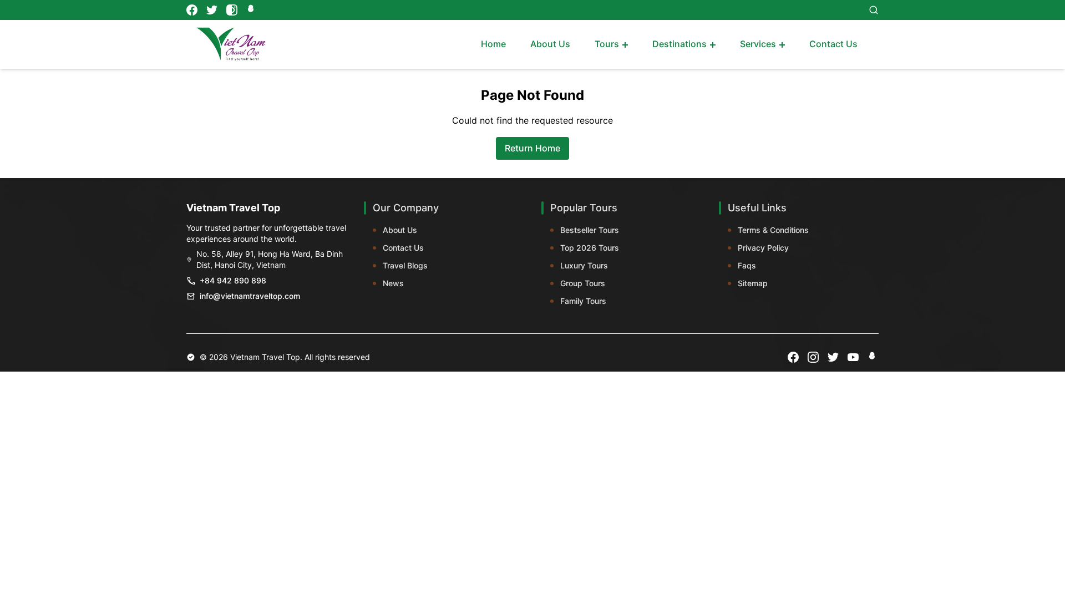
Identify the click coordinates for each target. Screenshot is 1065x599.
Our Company (406, 208)
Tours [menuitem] (607, 43)
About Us (400, 230)
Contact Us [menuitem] (833, 43)
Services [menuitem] (758, 43)
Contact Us (403, 247)
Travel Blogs (405, 265)
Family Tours (583, 301)
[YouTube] (853, 357)
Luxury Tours (584, 265)
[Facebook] (191, 10)
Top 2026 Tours (589, 247)
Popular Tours (583, 208)
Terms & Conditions (773, 230)
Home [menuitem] (493, 43)
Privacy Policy (763, 247)
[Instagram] (231, 10)
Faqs (747, 265)
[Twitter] (211, 10)
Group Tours (582, 283)
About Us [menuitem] (550, 43)
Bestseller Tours (589, 230)
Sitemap (753, 283)
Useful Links (757, 208)
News (393, 283)
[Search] (874, 10)
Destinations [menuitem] (679, 43)
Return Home (532, 148)
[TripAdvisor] (251, 10)
